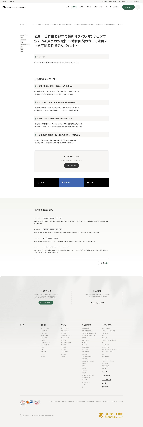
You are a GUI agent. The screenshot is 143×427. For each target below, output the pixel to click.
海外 (22, 49)
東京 (22, 47)
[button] (5, 1)
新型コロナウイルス (25, 44)
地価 (22, 42)
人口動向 (56, 247)
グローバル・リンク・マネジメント (111, 415)
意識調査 (52, 218)
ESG (22, 37)
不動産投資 (23, 40)
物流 (22, 51)
